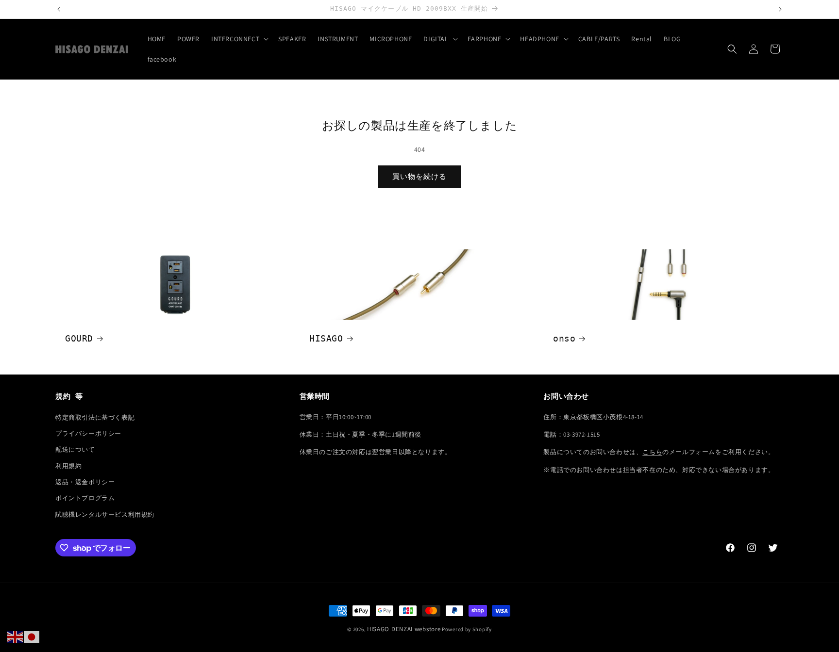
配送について (75, 449)
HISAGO (326, 338)
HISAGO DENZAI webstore (403, 629)
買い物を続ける (419, 176)
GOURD (79, 338)
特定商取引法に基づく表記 (94, 417)
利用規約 (68, 466)
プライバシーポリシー (88, 433)
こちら (652, 452)
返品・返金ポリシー (85, 482)
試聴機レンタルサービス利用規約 (104, 514)
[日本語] (32, 636)
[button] (238, 39)
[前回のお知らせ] (58, 9)
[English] (15, 636)
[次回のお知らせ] (780, 9)
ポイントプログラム (85, 498)
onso (564, 338)
